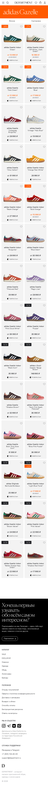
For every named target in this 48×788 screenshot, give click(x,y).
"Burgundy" (12, 250)
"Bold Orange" (35, 209)
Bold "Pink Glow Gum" (12, 447)
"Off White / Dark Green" (35, 50)
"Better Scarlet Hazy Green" (12, 566)
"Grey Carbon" (12, 170)
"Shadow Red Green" (35, 566)
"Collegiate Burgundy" (12, 131)
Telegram (9, 726)
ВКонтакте (14, 726)
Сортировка (36, 21)
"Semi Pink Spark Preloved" (35, 408)
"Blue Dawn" (35, 250)
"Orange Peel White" (35, 170)
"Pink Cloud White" (12, 328)
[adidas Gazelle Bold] (12, 431)
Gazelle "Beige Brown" (35, 368)
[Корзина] (40, 2)
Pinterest (19, 726)
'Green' (12, 50)
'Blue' (35, 90)
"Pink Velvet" (35, 526)
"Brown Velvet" (12, 526)
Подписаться (9, 638)
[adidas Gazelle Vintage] (35, 115)
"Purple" (35, 328)
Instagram (4, 726)
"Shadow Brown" (12, 407)
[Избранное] (36, 2)
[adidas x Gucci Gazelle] (35, 353)
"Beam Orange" (13, 209)
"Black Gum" (12, 368)
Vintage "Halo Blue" (35, 130)
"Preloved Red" (12, 289)
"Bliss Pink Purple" (35, 446)
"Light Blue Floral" (35, 486)
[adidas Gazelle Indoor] (35, 34)
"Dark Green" (12, 90)
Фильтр (12, 21)
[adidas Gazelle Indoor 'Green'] (12, 34)
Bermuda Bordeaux (12, 486)
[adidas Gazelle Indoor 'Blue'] (35, 75)
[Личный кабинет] (44, 2)
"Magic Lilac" (36, 289)
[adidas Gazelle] (12, 75)
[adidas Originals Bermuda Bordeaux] (12, 471)
